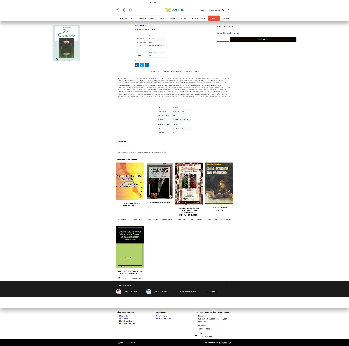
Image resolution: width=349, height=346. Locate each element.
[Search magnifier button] (223, 10)
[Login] (228, 10)
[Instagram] (124, 10)
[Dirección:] (196, 319)
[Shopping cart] (232, 10)
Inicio (133, 18)
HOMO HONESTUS (212, 292)
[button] (137, 65)
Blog (203, 18)
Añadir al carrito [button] (137, 220)
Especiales (123, 18)
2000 (150, 42)
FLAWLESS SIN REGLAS (130, 292)
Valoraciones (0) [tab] (192, 71)
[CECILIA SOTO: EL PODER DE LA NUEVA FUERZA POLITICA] (130, 247)
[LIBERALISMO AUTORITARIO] (160, 181)
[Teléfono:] (196, 327)
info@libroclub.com (205, 336)
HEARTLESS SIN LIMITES (161, 292)
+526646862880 (204, 329)
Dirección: (202, 316)
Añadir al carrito (263, 39)
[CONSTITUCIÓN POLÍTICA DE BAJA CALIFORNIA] (130, 181)
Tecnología (172, 18)
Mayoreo (183, 18)
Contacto (225, 18)
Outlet (214, 18)
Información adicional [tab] (173, 71)
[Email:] (196, 335)
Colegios (161, 18)
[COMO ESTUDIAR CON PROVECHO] (219, 183)
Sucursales (194, 18)
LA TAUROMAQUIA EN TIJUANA (186, 292)
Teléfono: (202, 326)
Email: (200, 333)
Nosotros (142, 18)
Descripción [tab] (154, 71)
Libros (152, 18)
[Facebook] (117, 10)
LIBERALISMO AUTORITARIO (159, 202)
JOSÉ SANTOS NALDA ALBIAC (145, 30)
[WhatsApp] (130, 10)
